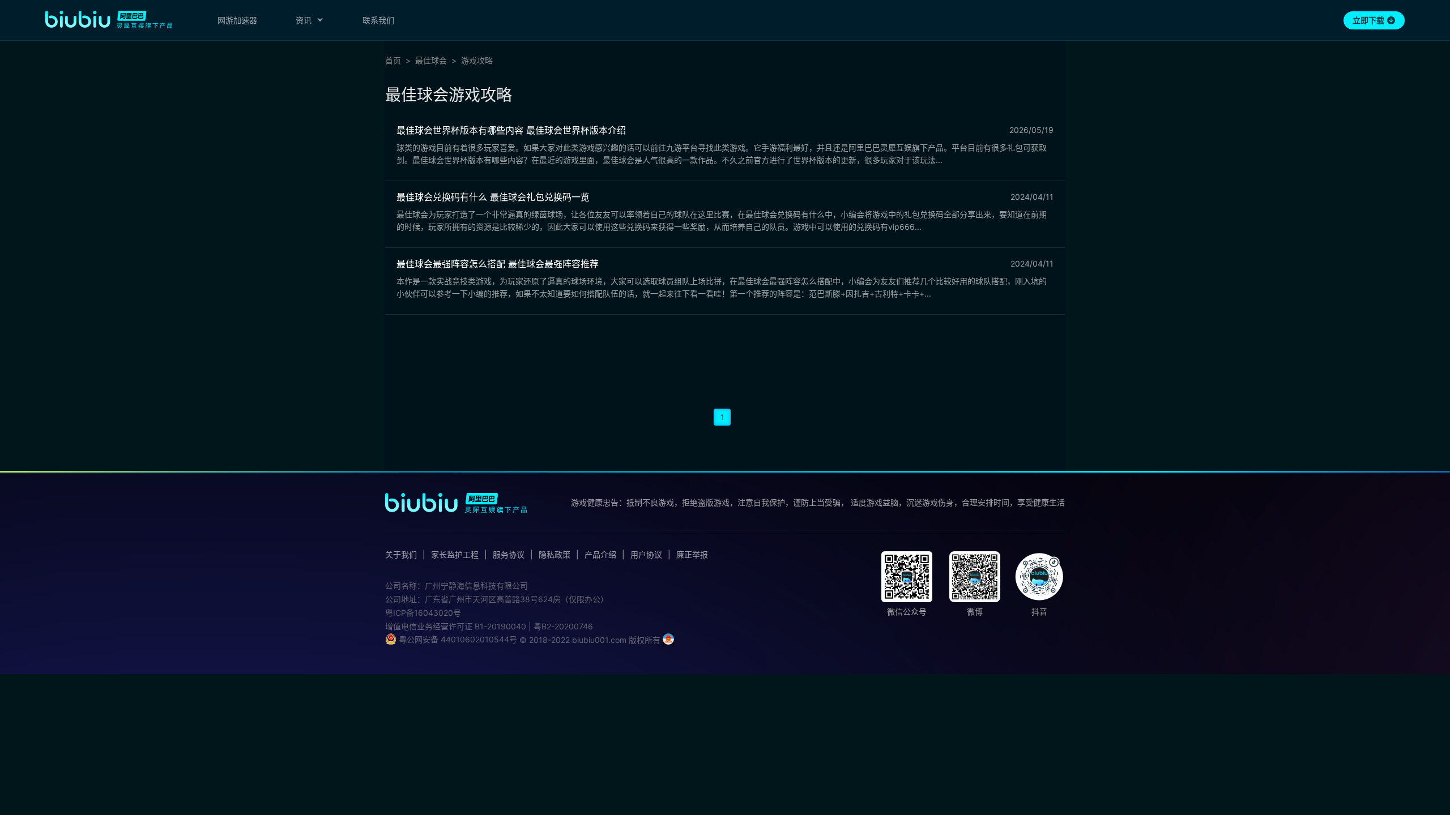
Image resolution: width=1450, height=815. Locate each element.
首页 (393, 61)
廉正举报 (692, 555)
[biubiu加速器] (108, 19)
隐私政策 (554, 555)
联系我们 (378, 20)
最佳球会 (431, 61)
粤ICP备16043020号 (423, 612)
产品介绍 (600, 555)
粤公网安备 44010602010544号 (456, 639)
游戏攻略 (477, 61)
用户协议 (646, 555)
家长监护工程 (455, 555)
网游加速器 (237, 20)
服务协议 (508, 555)
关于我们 (401, 555)
